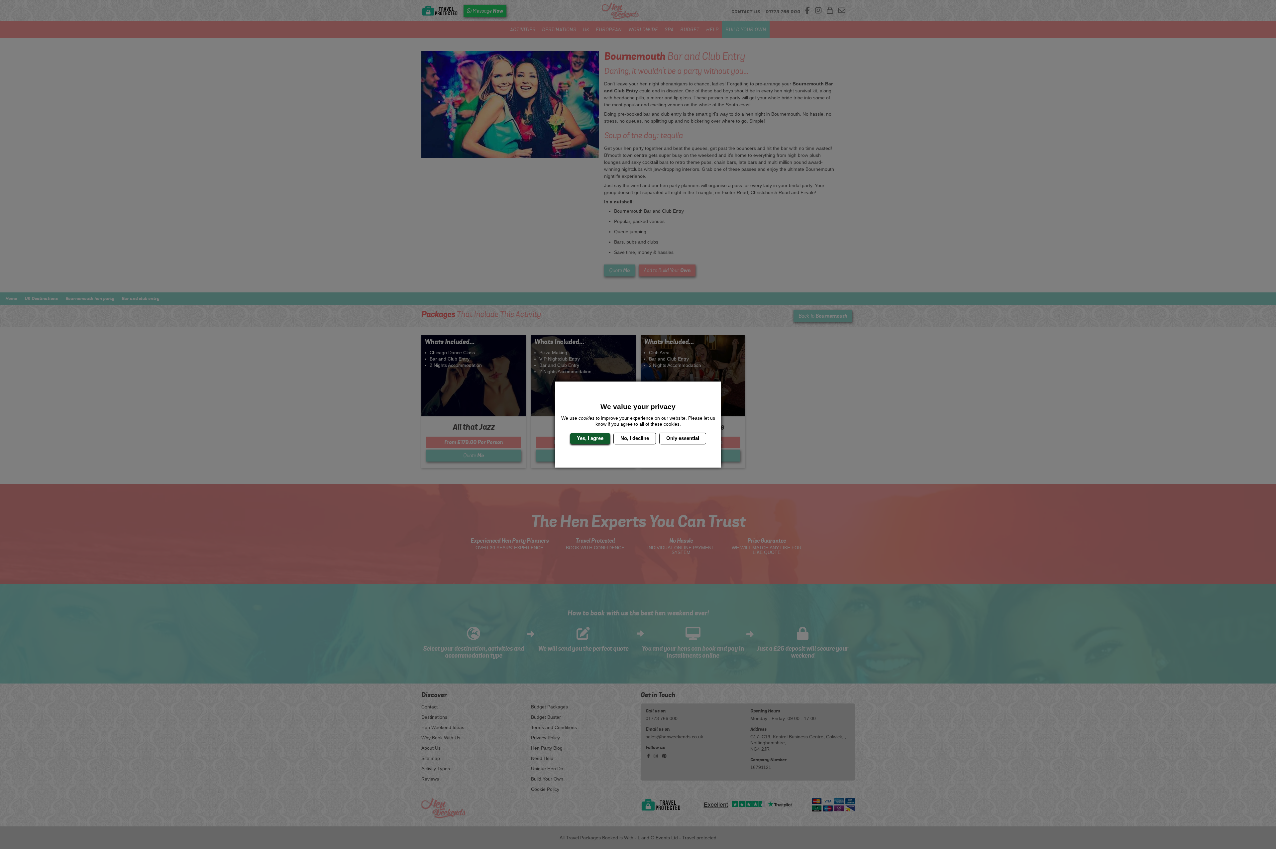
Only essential (682, 438)
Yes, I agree (590, 438)
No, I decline (634, 438)
